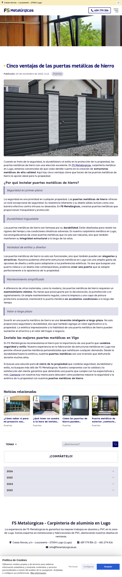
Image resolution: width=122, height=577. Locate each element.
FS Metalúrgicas (81, 165)
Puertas (57, 73)
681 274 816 (106, 542)
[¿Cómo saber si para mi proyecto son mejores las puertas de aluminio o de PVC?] (17, 405)
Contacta (15, 374)
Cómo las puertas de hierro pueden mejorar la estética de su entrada (74, 420)
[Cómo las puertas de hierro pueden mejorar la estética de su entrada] (75, 405)
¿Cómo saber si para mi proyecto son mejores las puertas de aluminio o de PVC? (16, 420)
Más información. (38, 573)
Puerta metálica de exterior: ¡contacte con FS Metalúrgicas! (104, 420)
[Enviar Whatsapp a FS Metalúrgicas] (118, 2)
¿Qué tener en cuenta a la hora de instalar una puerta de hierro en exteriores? (46, 420)
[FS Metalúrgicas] (18, 10)
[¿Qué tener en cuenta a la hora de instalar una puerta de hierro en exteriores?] (46, 405)
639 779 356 (86, 542)
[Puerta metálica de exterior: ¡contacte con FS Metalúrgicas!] (105, 405)
